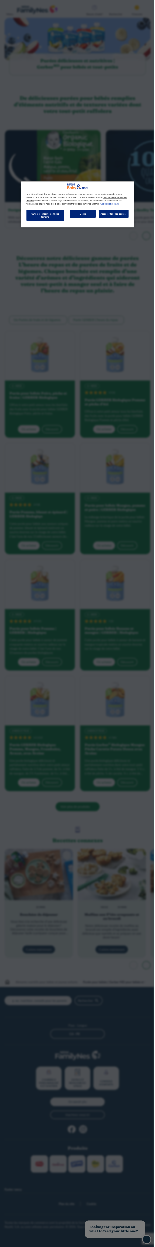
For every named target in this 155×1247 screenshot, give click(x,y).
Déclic (83, 213)
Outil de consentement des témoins (45, 215)
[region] (77, 204)
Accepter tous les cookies (114, 213)
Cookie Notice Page (109, 203)
